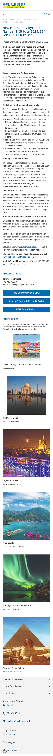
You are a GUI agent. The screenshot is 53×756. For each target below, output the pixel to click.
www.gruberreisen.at (24, 247)
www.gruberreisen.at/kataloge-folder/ (20, 257)
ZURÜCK (47, 14)
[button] (26, 293)
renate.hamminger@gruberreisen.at (18, 284)
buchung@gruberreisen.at (14, 264)
